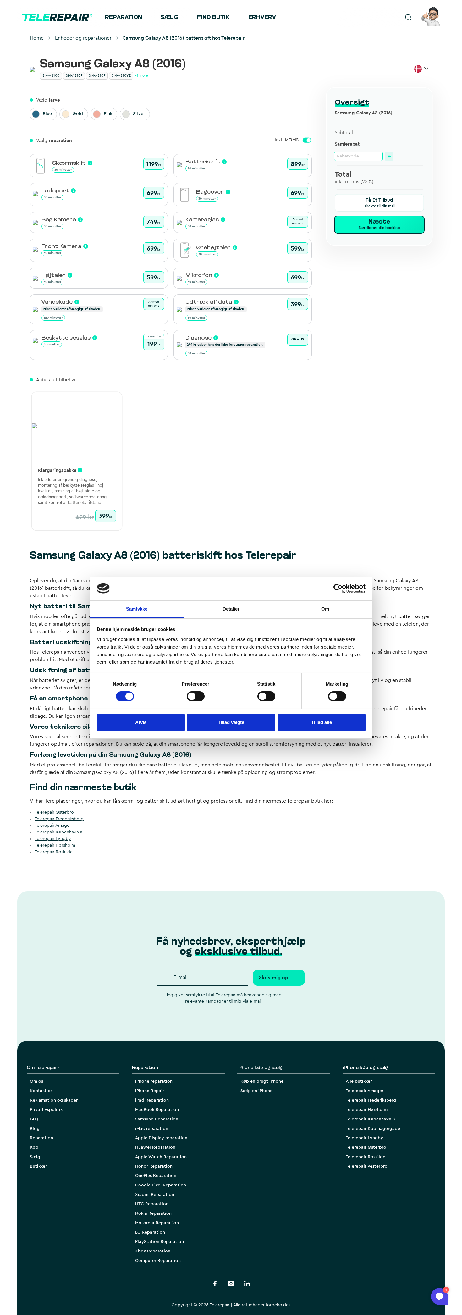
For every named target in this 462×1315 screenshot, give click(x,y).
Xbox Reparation (152, 1251)
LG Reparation (150, 1232)
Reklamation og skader (54, 1100)
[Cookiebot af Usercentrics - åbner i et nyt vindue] (338, 588)
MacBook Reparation (157, 1110)
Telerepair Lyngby (53, 839)
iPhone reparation (154, 1081)
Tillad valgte (231, 722)
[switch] (196, 696)
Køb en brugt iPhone (261, 1081)
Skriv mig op (273, 977)
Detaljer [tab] (231, 608)
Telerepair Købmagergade (373, 1128)
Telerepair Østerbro (54, 812)
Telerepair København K (59, 832)
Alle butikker (359, 1081)
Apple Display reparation (161, 1138)
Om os (36, 1081)
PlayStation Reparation (159, 1242)
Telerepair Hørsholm (55, 845)
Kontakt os (41, 1091)
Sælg (170, 17)
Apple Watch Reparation (161, 1157)
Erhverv (262, 17)
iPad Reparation (152, 1100)
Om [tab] (325, 608)
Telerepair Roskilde (54, 852)
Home (37, 38)
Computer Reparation (158, 1260)
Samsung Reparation (156, 1119)
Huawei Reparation (155, 1147)
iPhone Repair (149, 1091)
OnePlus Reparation (155, 1176)
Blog (35, 1128)
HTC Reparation (151, 1204)
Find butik (213, 17)
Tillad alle (321, 722)
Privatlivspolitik (46, 1110)
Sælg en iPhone (256, 1091)
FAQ (34, 1119)
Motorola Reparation (157, 1223)
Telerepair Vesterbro (367, 1166)
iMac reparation (151, 1128)
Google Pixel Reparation (160, 1185)
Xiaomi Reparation (154, 1194)
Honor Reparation (154, 1166)
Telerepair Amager (53, 825)
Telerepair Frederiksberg (59, 819)
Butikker (38, 1166)
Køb (34, 1147)
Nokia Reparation (153, 1213)
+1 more (141, 75)
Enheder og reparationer (83, 38)
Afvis (140, 722)
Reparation (123, 17)
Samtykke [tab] (137, 608)
